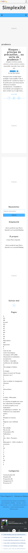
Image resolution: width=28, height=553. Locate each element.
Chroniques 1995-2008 (10, 355)
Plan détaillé (7, 428)
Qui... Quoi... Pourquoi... (10, 438)
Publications (7, 434)
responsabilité (7, 66)
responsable (13, 66)
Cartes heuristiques (9, 353)
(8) (9, 475)
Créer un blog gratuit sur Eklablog (8, 502)
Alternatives (7, 340)
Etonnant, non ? (8, 375)
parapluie (19, 62)
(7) (8, 481)
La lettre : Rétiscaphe (9, 397)
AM (4, 342)
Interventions (7, 389)
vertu (14, 68)
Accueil (5, 322)
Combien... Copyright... (10, 361)
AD (4, 324)
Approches (6, 344)
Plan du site (6, 430)
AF (4, 328)
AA (4, 318)
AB (4, 320)
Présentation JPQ (8, 432)
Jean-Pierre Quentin (12, 500)
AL (4, 338)
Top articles (18, 502)
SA (4, 448)
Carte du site (7, 351)
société (22, 66)
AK (4, 336)
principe (11, 64)
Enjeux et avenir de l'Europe (11, 373)
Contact (24, 502)
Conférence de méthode (10, 363)
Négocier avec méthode (10, 422)
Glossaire (6, 383)
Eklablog (25, 496)
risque (18, 66)
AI (3, 334)
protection (16, 64)
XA (4, 460)
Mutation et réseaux (9, 418)
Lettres (5, 413)
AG (4, 330)
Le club (5, 399)
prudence (22, 64)
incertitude (14, 62)
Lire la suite (14, 94)
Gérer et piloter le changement (12, 381)
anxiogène (8, 62)
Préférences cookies (14, 509)
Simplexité (14, 7)
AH (4, 332)
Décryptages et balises (10, 367)
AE (4, 326)
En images (6, 371)
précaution (6, 64)
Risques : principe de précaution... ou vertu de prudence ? (14, 54)
